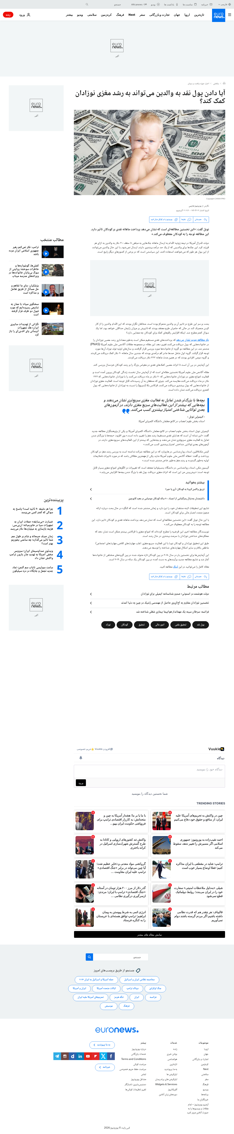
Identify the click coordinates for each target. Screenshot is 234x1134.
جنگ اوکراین (155, 988)
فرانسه (153, 997)
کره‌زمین (106, 14)
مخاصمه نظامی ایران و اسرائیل (139, 980)
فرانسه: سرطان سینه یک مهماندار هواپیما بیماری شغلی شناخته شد (172, 612)
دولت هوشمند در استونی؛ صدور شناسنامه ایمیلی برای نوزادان (175, 594)
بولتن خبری (172, 1054)
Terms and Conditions (133, 1059)
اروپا (187, 14)
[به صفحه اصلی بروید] (218, 15)
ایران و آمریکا (79, 988)
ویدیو (80, 14)
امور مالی (159, 624)
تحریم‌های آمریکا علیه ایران (91, 997)
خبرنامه (106, 1067)
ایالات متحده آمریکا (106, 988)
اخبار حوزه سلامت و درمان (198, 83)
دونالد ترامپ (133, 988)
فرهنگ (120, 14)
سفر (142, 14)
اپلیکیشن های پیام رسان (166, 1079)
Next (132, 14)
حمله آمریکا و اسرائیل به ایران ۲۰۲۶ (96, 980)
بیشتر (143, 1043)
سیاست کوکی (139, 1064)
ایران (136, 997)
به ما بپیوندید (170, 1069)
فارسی (224, 4)
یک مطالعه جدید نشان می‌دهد (192, 340)
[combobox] (105, 4)
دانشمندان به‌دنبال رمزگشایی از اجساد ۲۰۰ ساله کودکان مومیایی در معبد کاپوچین (166, 498)
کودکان (124, 624)
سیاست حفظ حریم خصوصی (132, 1069)
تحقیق (142, 624)
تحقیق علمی (180, 624)
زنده (8, 14)
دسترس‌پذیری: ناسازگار (135, 1084)
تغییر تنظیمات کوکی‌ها (135, 1089)
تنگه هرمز (119, 997)
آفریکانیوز (172, 1089)
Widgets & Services (166, 1084)
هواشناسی (172, 1059)
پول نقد (200, 624)
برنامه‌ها (204, 1094)
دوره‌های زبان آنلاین (168, 1094)
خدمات (173, 1043)
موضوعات (203, 1043)
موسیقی (109, 1006)
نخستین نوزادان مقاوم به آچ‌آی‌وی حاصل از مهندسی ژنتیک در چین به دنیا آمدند (165, 603)
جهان (177, 14)
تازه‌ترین (199, 14)
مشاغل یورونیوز (138, 1079)
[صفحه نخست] (224, 83)
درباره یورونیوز (139, 1049)
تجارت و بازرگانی (159, 14)
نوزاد (108, 624)
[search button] (87, 4)
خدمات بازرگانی (138, 1054)
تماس (143, 1074)
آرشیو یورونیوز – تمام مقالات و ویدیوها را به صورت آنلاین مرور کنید (197, 1109)
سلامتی (92, 14)
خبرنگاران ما (202, 1099)
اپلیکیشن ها (172, 1074)
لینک (175, 566)
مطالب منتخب (52, 240)
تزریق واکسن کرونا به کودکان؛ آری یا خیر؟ (185, 489)
